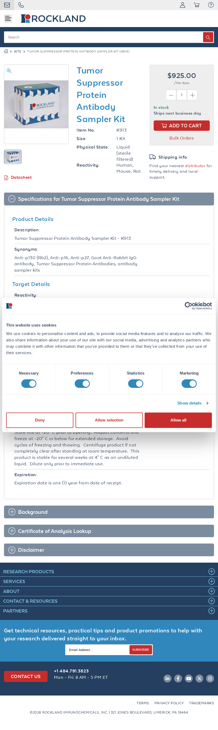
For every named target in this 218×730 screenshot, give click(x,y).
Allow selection (109, 420)
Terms (143, 703)
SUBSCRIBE (140, 649)
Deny (40, 420)
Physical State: (93, 147)
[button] (211, 5)
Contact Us (26, 676)
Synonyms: (26, 249)
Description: (27, 229)
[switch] (82, 383)
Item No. (86, 130)
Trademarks (201, 703)
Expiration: (25, 474)
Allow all (178, 420)
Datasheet (21, 177)
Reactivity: (88, 165)
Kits (17, 51)
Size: (81, 138)
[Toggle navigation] (8, 18)
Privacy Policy (169, 703)
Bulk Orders (181, 138)
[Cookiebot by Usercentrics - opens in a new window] (188, 306)
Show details (189, 403)
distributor (195, 165)
